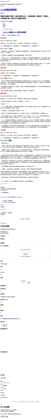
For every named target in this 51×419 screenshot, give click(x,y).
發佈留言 (2, 214)
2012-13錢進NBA (12, 202)
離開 (7, 416)
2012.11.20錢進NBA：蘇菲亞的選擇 (14, 32)
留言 (15, 197)
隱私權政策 (32, 401)
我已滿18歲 (3, 416)
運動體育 (11, 21)
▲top (1, 204)
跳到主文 (2, 13)
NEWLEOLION (3, 190)
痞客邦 (12, 197)
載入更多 (2, 206)
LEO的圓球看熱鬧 (8, 10)
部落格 (4, 25)
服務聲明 (37, 401)
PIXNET (16, 401)
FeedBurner (28, 256)
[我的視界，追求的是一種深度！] (7, 296)
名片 (4, 27)
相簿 (4, 24)
